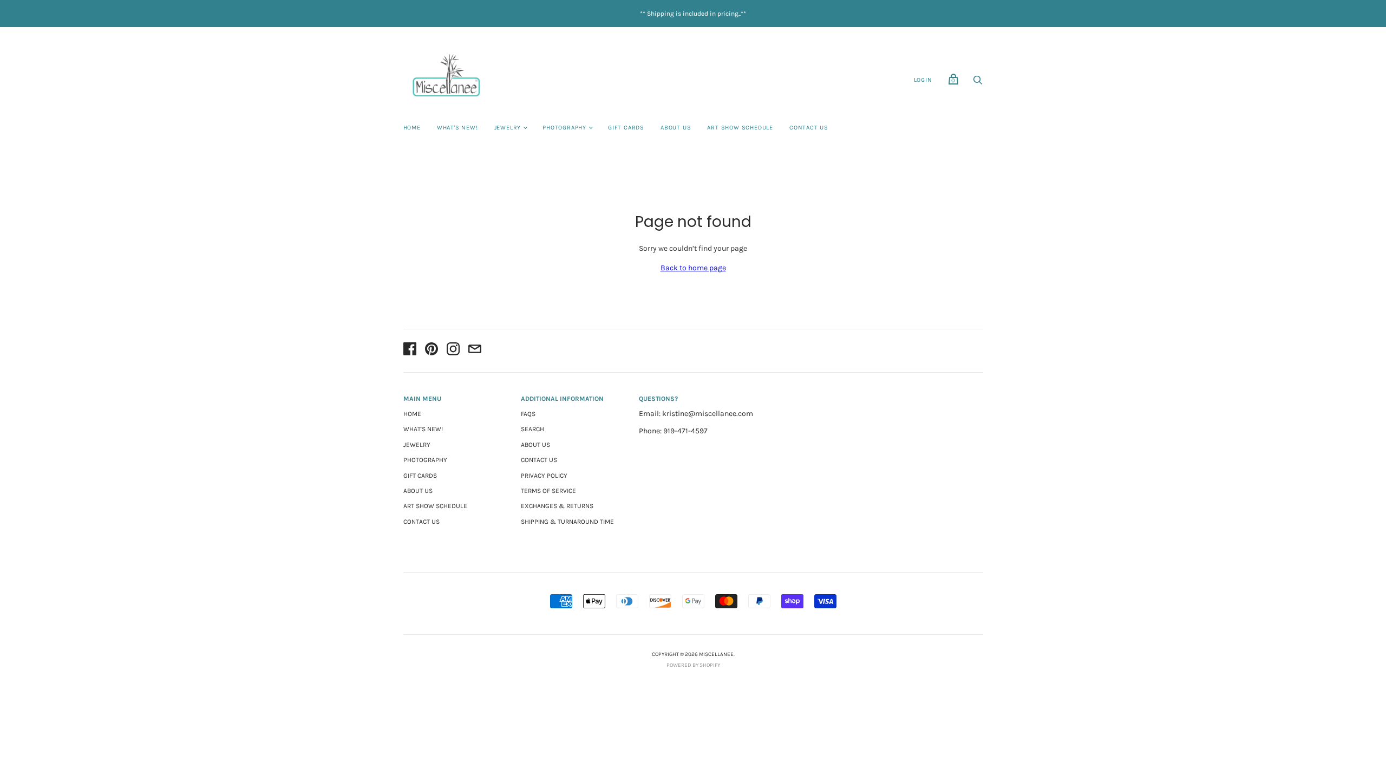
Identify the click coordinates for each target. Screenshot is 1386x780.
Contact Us (808, 127)
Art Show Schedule (740, 127)
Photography (564, 127)
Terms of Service (548, 491)
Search (532, 429)
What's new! (457, 127)
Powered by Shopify (693, 665)
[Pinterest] (431, 350)
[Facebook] (409, 350)
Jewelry (507, 127)
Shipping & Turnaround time (567, 521)
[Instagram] (453, 350)
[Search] (977, 83)
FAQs (528, 414)
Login (923, 79)
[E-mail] (474, 350)
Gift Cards (626, 127)
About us (676, 127)
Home (412, 127)
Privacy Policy (544, 475)
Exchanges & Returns (557, 506)
